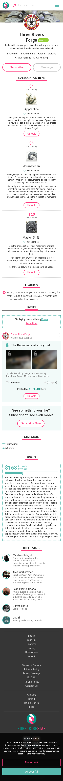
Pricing (31, 648)
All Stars (31, 694)
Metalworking (40, 57)
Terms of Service (31, 665)
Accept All (31, 771)
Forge (44, 319)
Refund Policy (31, 681)
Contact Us (31, 685)
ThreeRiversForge (14, 376)
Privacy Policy (31, 669)
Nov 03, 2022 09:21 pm (21, 337)
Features (31, 644)
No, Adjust (31, 762)
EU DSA (31, 677)
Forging (42, 53)
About (31, 656)
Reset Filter (31, 323)
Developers (31, 652)
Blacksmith (12, 53)
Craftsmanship (23, 57)
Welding (52, 53)
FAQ (31, 707)
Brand (31, 698)
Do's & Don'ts (31, 702)
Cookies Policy (38, 754)
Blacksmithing (28, 53)
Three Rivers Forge (20, 334)
